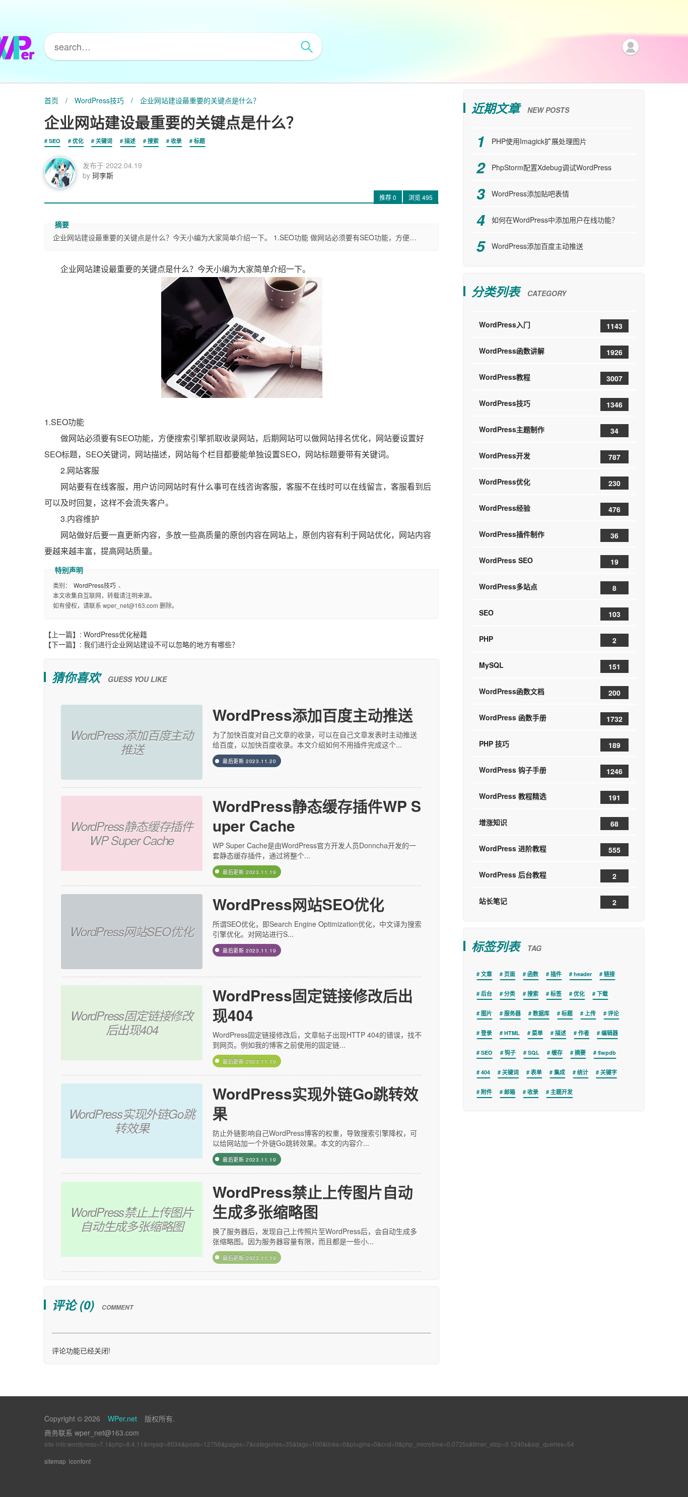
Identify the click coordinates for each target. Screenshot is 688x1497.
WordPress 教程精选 (550, 796)
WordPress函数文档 (550, 692)
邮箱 (509, 1092)
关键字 (608, 1072)
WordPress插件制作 (548, 534)
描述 (129, 141)
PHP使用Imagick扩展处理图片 (539, 141)
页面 (509, 974)
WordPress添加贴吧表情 (530, 193)
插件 (556, 974)
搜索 (153, 141)
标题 (199, 141)
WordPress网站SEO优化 (298, 904)
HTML (512, 1033)
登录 (486, 1033)
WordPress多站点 (547, 587)
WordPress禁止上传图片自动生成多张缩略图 (313, 1201)
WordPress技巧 (99, 100)
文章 (486, 974)
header (583, 974)
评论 (613, 1013)
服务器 (512, 1013)
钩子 (510, 1052)
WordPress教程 (551, 377)
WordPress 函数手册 (551, 718)
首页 (51, 100)
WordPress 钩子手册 (551, 770)
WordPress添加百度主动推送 (313, 714)
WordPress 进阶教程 (550, 849)
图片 (486, 1013)
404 (485, 1072)
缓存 (557, 1052)
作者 (583, 1033)
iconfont (80, 1461)
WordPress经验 (550, 508)
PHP (547, 639)
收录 (176, 141)
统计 (582, 1072)
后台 (486, 993)
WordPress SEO (548, 561)
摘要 (580, 1052)
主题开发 (562, 1092)
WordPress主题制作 (548, 430)
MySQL (550, 665)
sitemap (55, 1461)
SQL (533, 1052)
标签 (556, 993)
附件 (486, 1092)
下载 (602, 993)
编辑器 (609, 1033)
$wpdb (607, 1052)
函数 (532, 974)
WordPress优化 (550, 482)
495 (420, 197)
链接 (609, 974)
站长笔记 (547, 901)
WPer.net (122, 1418)
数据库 (541, 1013)
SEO (54, 141)
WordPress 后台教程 (547, 875)
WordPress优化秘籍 (115, 634)
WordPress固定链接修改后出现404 (313, 1005)
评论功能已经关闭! (81, 1350)
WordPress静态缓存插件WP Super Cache (317, 815)
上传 (590, 1013)
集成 (559, 1072)
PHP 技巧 (550, 744)
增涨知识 (548, 823)
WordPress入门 (551, 325)
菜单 (537, 1033)
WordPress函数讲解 (551, 351)
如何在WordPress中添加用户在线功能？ (555, 220)
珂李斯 (102, 175)
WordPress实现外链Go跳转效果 (316, 1103)
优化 (78, 141)
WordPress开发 (550, 456)
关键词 (104, 141)
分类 (509, 993)
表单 (536, 1072)
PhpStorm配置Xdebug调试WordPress (551, 167)
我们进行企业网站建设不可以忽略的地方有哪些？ (161, 644)
